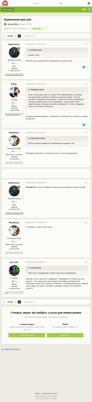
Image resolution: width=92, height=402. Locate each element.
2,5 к (15, 151)
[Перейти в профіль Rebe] (5, 24)
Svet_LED (14, 262)
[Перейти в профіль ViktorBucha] (14, 140)
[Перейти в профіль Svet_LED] (14, 270)
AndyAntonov (14, 44)
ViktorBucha (14, 133)
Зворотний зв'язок (50, 393)
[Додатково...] (85, 44)
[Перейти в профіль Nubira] (14, 92)
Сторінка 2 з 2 (29, 36)
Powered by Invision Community (46, 398)
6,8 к (15, 281)
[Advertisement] (54, 174)
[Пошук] (60, 3)
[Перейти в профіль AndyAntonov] (14, 52)
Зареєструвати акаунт (26, 335)
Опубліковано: (36, 44)
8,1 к (15, 103)
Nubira (14, 84)
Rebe (16, 24)
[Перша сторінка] (4, 36)
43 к (15, 63)
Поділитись (24, 28)
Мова (37, 393)
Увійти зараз (65, 335)
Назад (10, 36)
